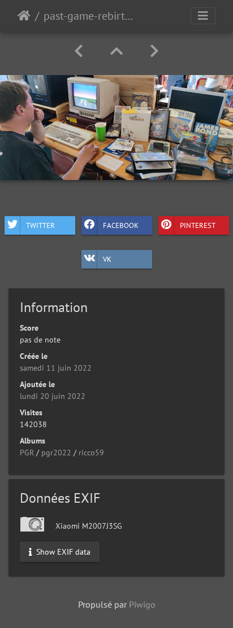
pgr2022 (56, 452)
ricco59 (91, 452)
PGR (27, 452)
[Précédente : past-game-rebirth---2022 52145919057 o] (79, 51)
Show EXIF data (62, 552)
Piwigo (142, 604)
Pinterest (197, 225)
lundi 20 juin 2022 (52, 396)
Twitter (40, 225)
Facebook (121, 225)
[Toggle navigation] (203, 15)
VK (107, 259)
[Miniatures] (116, 51)
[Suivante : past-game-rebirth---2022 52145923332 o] (154, 51)
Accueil (24, 15)
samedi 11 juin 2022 (56, 368)
